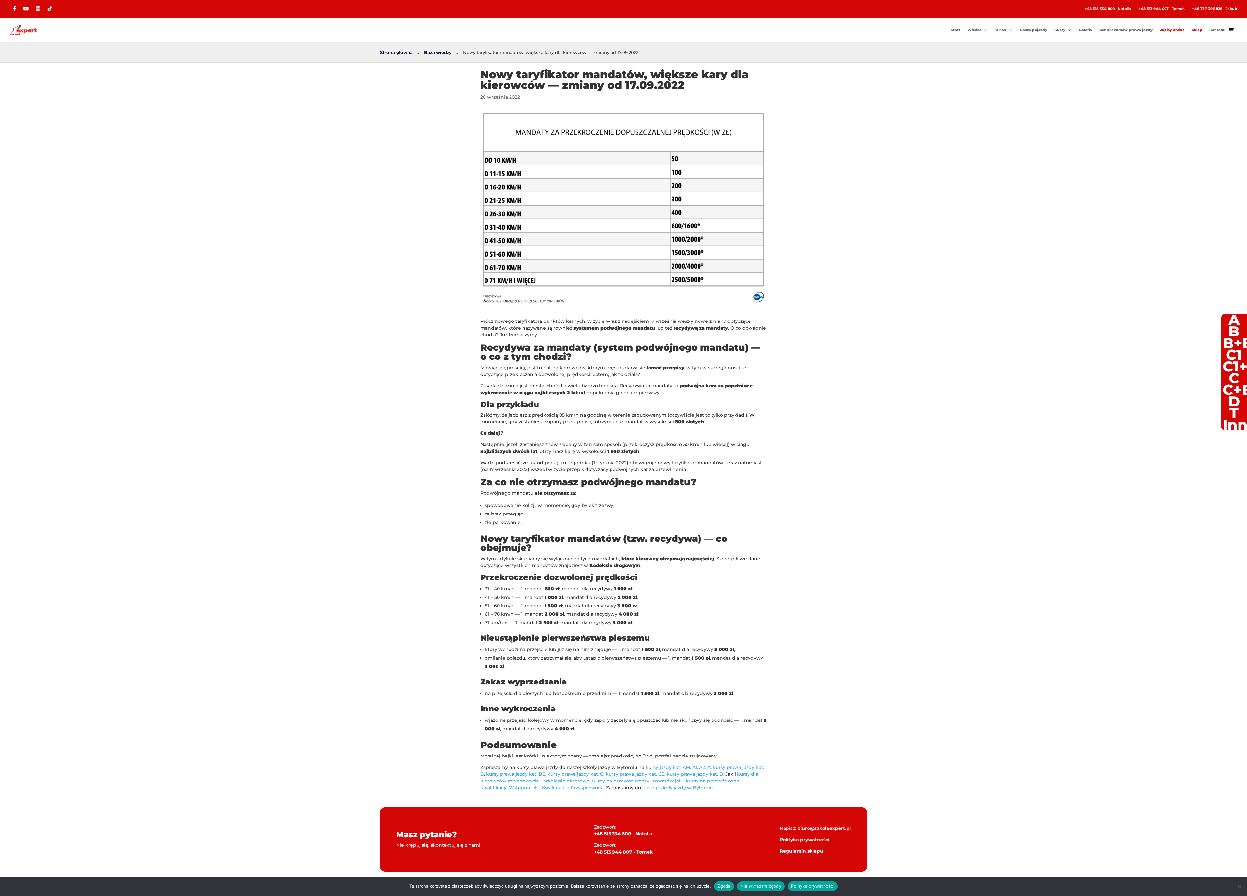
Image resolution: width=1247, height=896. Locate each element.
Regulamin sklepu (801, 851)
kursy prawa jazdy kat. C (575, 774)
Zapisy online (1172, 30)
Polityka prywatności (804, 839)
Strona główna (396, 52)
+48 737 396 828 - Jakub (1214, 8)
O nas (1000, 30)
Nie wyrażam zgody (760, 886)
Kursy (1059, 30)
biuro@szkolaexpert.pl (824, 828)
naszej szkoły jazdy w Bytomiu (677, 788)
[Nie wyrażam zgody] (1239, 886)
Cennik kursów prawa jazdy (1126, 30)
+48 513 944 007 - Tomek (1162, 8)
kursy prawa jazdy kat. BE (515, 774)
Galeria (1085, 30)
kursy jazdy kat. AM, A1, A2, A (678, 767)
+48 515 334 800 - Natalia (1108, 8)
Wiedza (974, 30)
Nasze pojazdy (1033, 30)
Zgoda (723, 886)
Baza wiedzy (438, 52)
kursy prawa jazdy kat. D (695, 774)
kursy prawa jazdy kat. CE (635, 774)
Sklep (1197, 30)
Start (955, 30)
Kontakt (1217, 30)
